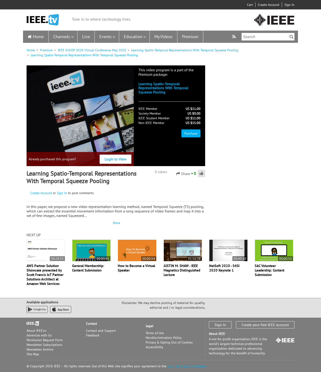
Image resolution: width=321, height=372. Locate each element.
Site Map (33, 354)
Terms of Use (155, 333)
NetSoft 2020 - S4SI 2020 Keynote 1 (224, 268)
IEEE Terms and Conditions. (187, 366)
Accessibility (154, 347)
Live (86, 36)
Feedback (92, 335)
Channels (61, 36)
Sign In (289, 5)
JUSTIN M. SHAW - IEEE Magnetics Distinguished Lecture (182, 270)
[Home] (43, 20)
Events (105, 36)
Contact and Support (101, 330)
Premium (190, 36)
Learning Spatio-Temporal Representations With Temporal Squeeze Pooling (184, 50)
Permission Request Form (45, 340)
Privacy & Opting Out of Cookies (169, 342)
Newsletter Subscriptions (44, 345)
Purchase (190, 133)
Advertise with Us (39, 335)
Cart (250, 5)
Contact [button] (91, 323)
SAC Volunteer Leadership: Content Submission (269, 270)
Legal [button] (149, 326)
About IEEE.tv (36, 330)
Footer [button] (31, 323)
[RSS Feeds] (234, 36)
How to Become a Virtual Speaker (136, 268)
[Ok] (291, 36)
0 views (161, 172)
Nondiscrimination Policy (164, 338)
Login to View (115, 159)
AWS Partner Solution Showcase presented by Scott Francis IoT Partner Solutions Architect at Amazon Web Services (45, 275)
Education (133, 36)
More (116, 223)
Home (38, 36)
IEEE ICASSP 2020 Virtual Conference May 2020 (92, 50)
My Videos (163, 36)
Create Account (268, 5)
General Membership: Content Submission (88, 268)
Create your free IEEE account (265, 324)
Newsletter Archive (40, 349)
